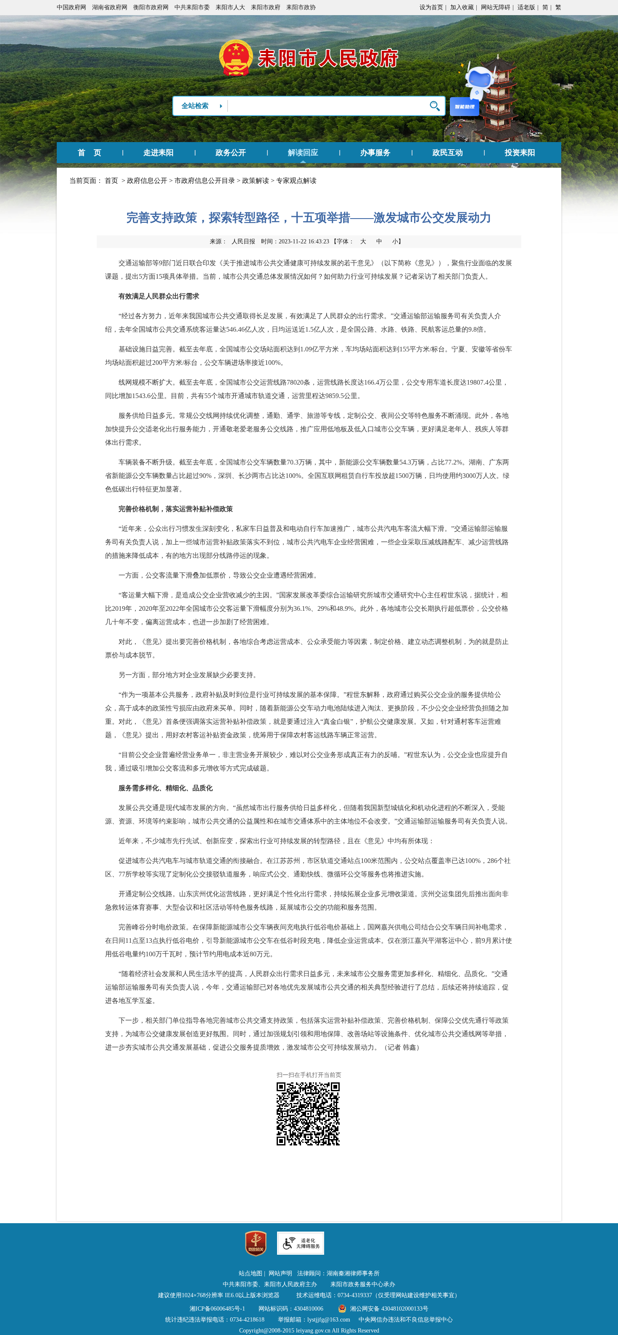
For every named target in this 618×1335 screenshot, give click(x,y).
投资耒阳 (520, 152)
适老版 (526, 7)
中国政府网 (71, 7)
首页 (111, 180)
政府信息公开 (147, 180)
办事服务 (375, 152)
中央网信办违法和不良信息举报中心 (406, 1320)
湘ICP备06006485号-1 (217, 1309)
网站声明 (280, 1273)
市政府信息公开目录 (204, 180)
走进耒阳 (158, 152)
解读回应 (303, 152)
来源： (232, 241)
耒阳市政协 (301, 7)
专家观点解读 (296, 180)
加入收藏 (462, 7)
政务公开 (231, 152)
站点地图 (250, 1273)
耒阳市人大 (230, 7)
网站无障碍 (495, 7)
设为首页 (431, 7)
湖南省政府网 (109, 7)
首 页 (89, 152)
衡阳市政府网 (151, 7)
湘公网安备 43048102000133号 (389, 1309)
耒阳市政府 (265, 7)
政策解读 (255, 180)
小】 (398, 241)
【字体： (367, 241)
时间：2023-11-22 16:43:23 (295, 241)
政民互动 (448, 152)
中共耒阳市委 (192, 7)
